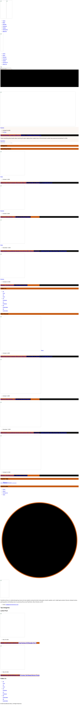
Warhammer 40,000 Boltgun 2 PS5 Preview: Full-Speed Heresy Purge (20, 675)
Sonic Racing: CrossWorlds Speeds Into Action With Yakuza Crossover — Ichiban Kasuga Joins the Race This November (33, 251)
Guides (4, 27)
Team (4, 494)
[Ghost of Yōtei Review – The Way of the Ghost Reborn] (12, 209)
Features (5, 26)
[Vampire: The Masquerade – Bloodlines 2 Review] (12, 277)
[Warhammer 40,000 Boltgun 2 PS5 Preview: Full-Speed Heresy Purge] (12, 669)
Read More (2, 141)
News (4, 22)
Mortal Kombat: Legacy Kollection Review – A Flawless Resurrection (20, 135)
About (4, 491)
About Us (5, 31)
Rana (5, 132)
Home (4, 20)
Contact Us (5, 29)
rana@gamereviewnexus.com (12, 604)
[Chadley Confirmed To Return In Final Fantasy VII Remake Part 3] (12, 636)
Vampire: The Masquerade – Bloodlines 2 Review (13, 285)
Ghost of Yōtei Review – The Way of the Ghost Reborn (15, 217)
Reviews (4, 24)
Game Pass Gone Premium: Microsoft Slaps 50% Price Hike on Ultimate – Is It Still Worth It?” (26, 182)
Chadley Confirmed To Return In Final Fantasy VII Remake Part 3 (18, 643)
